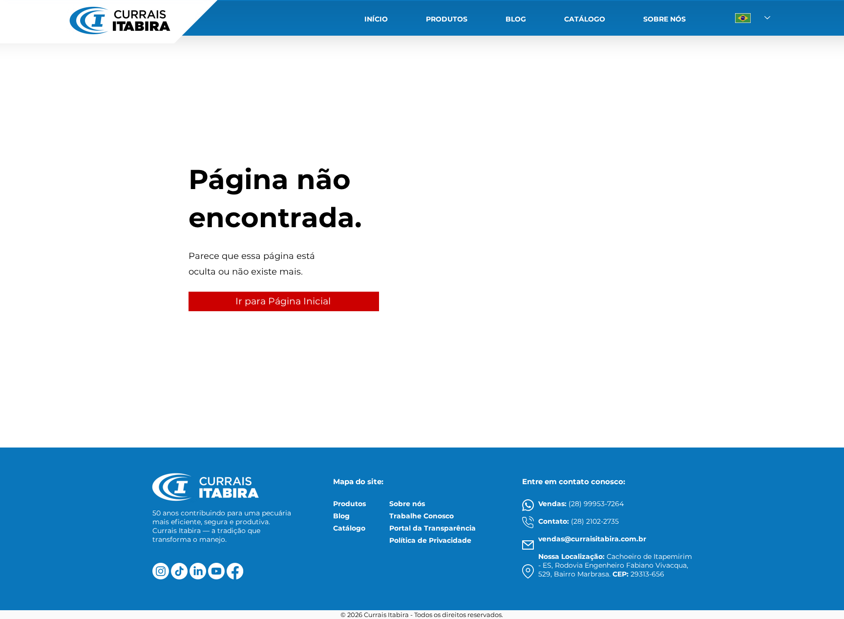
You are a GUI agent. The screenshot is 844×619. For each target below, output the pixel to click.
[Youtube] (216, 571)
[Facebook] (235, 571)
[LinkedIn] (198, 571)
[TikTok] (179, 571)
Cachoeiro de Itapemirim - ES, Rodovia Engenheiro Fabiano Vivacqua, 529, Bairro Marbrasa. (615, 565)
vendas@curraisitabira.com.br (592, 538)
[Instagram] (160, 571)
